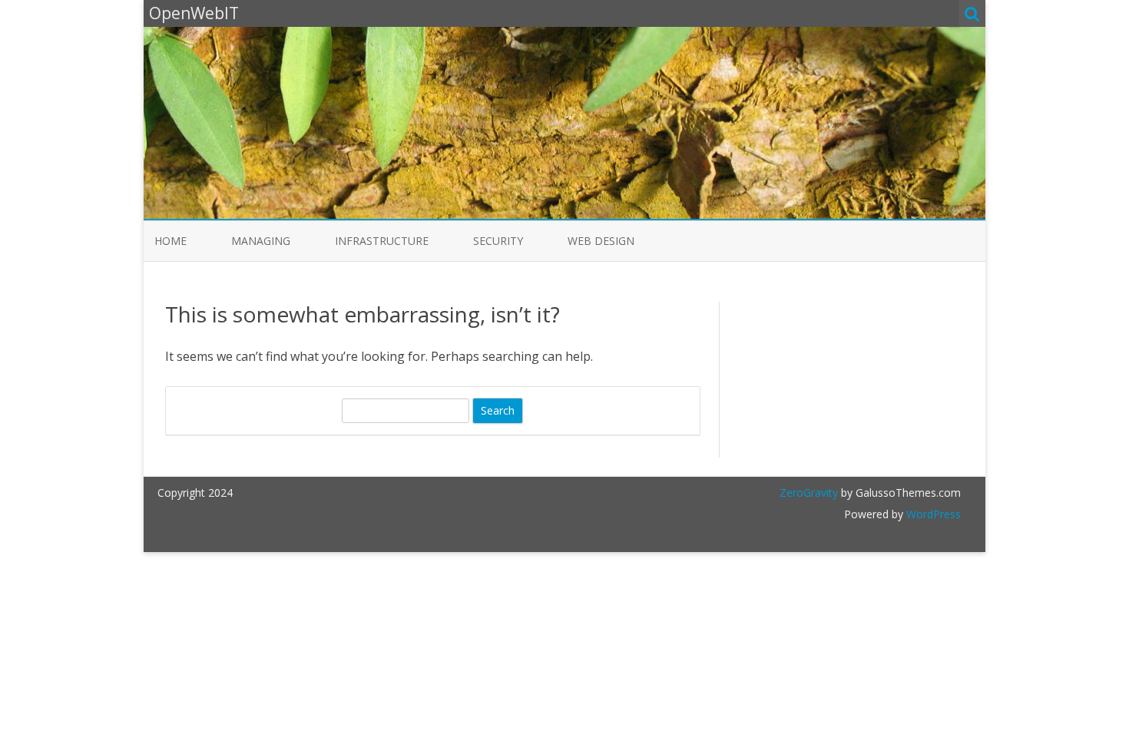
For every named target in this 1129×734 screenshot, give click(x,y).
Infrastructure (382, 240)
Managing (260, 240)
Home (170, 240)
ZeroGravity (809, 492)
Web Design (601, 240)
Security (498, 240)
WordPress (932, 514)
